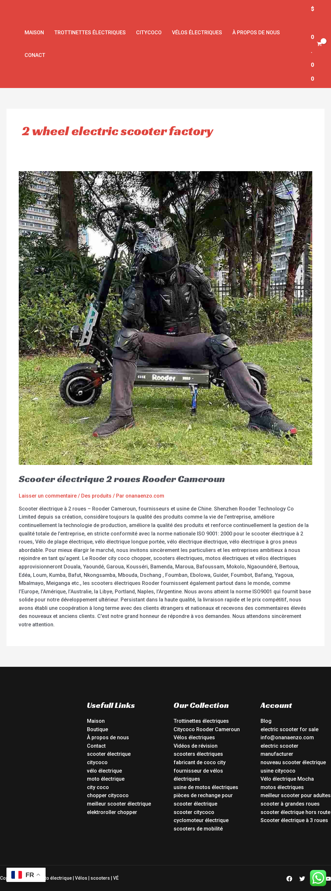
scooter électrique (109, 754)
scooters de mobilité (198, 829)
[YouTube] (328, 879)
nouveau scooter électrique (293, 762)
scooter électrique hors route (295, 812)
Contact (96, 746)
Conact (35, 55)
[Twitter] (302, 879)
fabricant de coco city (200, 762)
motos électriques (282, 787)
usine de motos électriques (206, 787)
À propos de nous (256, 32)
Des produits (96, 496)
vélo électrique (104, 771)
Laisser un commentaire (48, 496)
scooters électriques (198, 754)
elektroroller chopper (112, 812)
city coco (98, 787)
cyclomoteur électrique (201, 820)
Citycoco (149, 32)
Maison (34, 32)
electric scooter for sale (289, 729)
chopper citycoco (108, 795)
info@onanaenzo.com (287, 737)
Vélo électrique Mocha (287, 779)
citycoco (97, 762)
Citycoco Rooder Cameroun (207, 729)
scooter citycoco (194, 812)
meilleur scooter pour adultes (296, 795)
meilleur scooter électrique (119, 804)
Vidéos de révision (196, 746)
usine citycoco (278, 771)
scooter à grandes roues (290, 804)
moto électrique (105, 779)
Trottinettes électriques (90, 32)
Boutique (97, 729)
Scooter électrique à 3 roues (294, 820)
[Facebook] (289, 879)
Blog (266, 721)
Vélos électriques (197, 32)
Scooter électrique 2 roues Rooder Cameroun (122, 479)
